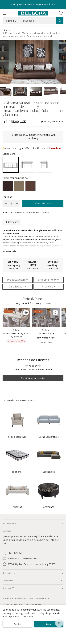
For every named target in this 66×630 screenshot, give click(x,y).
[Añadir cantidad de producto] (17, 203)
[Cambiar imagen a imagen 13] (51, 91)
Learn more (27, 616)
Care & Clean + (17, 286)
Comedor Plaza (46, 333)
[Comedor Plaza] (46, 317)
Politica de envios (34, 604)
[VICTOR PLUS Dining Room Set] (16, 317)
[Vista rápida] (26, 312)
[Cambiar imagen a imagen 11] (20, 91)
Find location (33, 268)
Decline (17, 624)
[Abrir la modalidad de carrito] (61, 13)
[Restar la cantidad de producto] (5, 203)
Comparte (13, 221)
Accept (49, 624)
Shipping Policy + (48, 279)
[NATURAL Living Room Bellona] (33, 62)
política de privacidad (39, 598)
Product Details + (17, 279)
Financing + (48, 286)
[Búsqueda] (59, 20)
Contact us (53, 268)
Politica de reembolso (13, 604)
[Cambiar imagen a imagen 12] (35, 91)
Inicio (5, 30)
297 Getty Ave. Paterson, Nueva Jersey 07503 (31, 564)
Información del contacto (14, 598)
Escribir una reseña (33, 378)
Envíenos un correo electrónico (24, 558)
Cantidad (7, 196)
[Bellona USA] (33, 13)
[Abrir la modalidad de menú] (4, 13)
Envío (5, 212)
